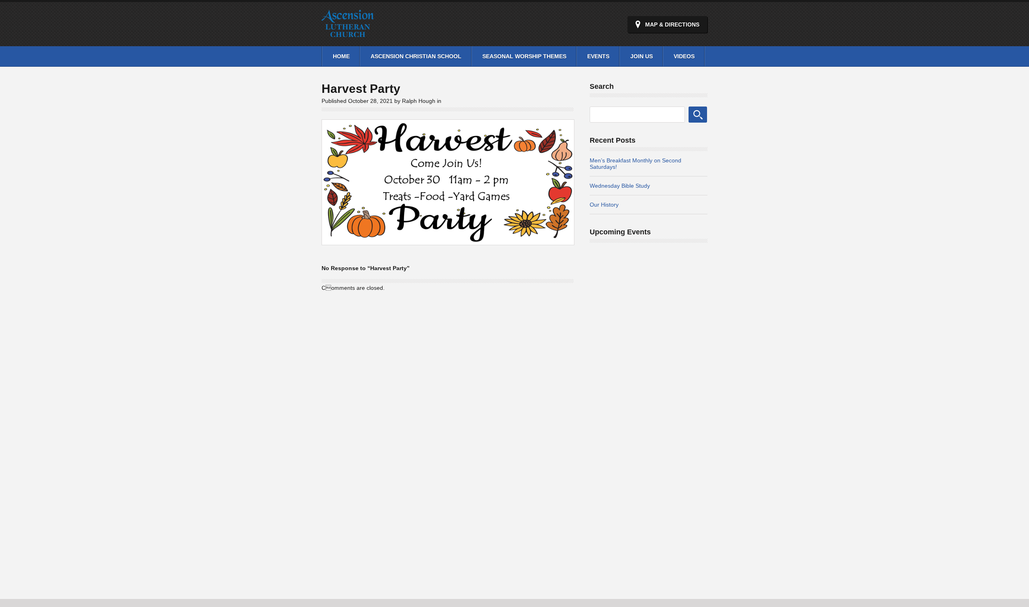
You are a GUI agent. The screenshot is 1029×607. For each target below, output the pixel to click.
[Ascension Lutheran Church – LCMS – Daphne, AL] (348, 32)
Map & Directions (672, 24)
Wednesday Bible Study (620, 186)
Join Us (641, 56)
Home (341, 56)
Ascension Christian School (416, 56)
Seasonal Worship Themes (524, 56)
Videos (684, 56)
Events (598, 56)
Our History (604, 204)
